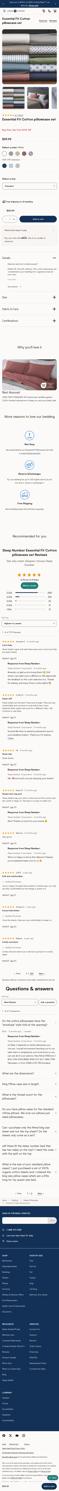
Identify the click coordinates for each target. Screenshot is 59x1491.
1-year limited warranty (30, 453)
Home (4, 1200)
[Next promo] (55, 4)
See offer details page (9, 1457)
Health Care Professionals (13, 1306)
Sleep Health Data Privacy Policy (13, 1448)
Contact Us (35, 1329)
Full (31, 1272)
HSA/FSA (33, 1357)
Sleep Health (7, 1380)
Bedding (15, 1200)
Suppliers (6, 1415)
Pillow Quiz (7, 1363)
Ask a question (48, 1002)
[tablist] (29, 97)
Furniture (6, 1289)
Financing (34, 1352)
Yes (11, 658)
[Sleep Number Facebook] (3, 1435)
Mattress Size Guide (38, 1294)
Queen (33, 1277)
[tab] (13, 97)
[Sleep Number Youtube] (17, 1435)
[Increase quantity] (14, 219)
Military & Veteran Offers (13, 1294)
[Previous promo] (3, 4)
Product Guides (9, 1357)
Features (43, 20)
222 (31, 973)
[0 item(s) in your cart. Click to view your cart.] (55, 11)
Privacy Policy (33, 1471)
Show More (13, 286)
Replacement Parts (38, 1363)
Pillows (5, 1283)
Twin (31, 1260)
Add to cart (38, 219)
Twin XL (33, 1266)
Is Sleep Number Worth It (13, 1346)
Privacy (27, 1444)
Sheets (5, 1277)
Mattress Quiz (8, 1335)
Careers (5, 1398)
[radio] (4, 153)
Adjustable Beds (9, 1266)
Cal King (33, 1289)
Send (52, 1220)
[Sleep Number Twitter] (10, 1435)
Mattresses (7, 1260)
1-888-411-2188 (16, 1478)
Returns (33, 1340)
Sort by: (5, 617)
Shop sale (47, 4)
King (31, 1283)
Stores (5, 1403)
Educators (6, 1311)
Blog (4, 1374)
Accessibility (7, 1409)
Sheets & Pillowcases (31, 1200)
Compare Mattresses (11, 1340)
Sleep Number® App (11, 1329)
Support (33, 1335)
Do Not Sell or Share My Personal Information (18, 1453)
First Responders (9, 1300)
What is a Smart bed (11, 1369)
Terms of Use (13, 1444)
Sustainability (8, 1420)
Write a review (29, 585)
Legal (4, 1444)
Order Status (35, 1346)
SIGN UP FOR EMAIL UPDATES (16, 1213)
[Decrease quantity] (5, 219)
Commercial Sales (37, 1369)
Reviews (53, 20)
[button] (29, 593)
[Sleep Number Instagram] (23, 1435)
